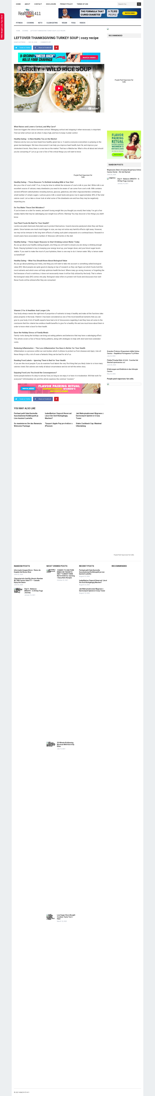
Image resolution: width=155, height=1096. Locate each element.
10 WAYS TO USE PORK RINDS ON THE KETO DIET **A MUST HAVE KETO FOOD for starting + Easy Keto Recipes (66, 574)
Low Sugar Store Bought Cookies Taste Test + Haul (66, 917)
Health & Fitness (19, 42)
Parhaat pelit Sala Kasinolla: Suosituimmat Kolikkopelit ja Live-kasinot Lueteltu (26, 415)
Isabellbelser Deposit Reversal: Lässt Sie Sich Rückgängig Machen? (58, 415)
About (27, 4)
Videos (82, 23)
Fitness (19, 23)
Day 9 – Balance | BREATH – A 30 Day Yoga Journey (33, 591)
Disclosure (51, 4)
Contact (38, 4)
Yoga (73, 23)
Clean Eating (52, 23)
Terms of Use (82, 4)
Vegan (64, 23)
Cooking (30, 23)
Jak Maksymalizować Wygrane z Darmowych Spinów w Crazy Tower (89, 415)
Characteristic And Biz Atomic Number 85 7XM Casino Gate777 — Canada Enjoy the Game (28, 580)
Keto (40, 23)
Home (18, 4)
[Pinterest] (56, 47)
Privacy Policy (66, 4)
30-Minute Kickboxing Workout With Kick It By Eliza (65, 744)
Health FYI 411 (24, 1092)
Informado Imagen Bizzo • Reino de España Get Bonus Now (27, 571)
